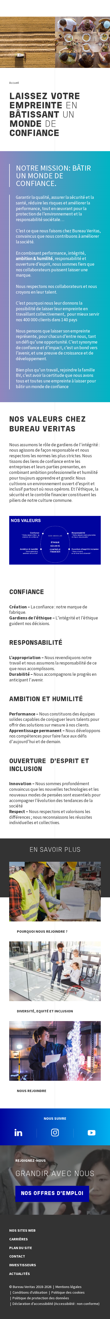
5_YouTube (91, 1132)
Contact (17, 1256)
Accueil (14, 83)
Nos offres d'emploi (52, 1193)
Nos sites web (22, 1230)
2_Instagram (55, 1132)
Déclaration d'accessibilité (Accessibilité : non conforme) (56, 1303)
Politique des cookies (68, 1292)
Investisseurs (22, 1265)
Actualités (19, 1273)
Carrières (18, 1239)
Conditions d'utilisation (30, 1292)
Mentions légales (69, 1286)
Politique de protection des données (41, 1298)
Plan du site (20, 1247)
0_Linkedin (18, 1132)
